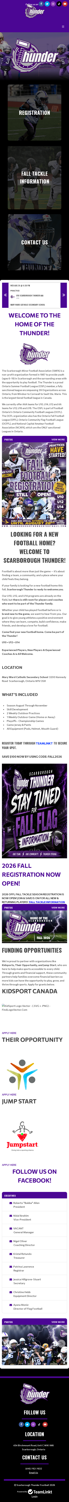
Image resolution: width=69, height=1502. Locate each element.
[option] (34, 295)
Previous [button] (5, 295)
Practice (15, 290)
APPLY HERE (9, 1032)
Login (35, 1496)
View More (58, 439)
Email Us (33, 1472)
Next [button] (63, 295)
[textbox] (34, 372)
